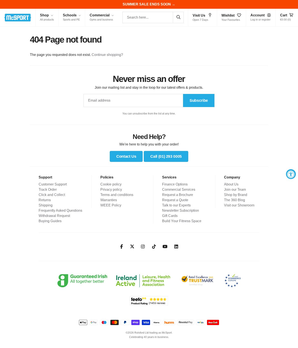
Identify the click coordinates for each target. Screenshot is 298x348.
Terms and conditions (116, 195)
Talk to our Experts (176, 205)
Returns (45, 200)
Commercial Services (178, 189)
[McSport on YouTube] (165, 247)
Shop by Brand (235, 195)
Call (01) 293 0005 (166, 156)
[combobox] (153, 17)
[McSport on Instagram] (142, 247)
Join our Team (235, 189)
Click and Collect (52, 195)
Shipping (46, 205)
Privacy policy (111, 189)
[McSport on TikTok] (153, 247)
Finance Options (175, 184)
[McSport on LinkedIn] (176, 247)
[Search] (178, 17)
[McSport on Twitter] (132, 246)
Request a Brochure (177, 195)
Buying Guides (50, 221)
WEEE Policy (110, 205)
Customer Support (53, 184)
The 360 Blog (234, 200)
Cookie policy (111, 184)
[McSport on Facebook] (121, 247)
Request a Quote (175, 200)
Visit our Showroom (239, 205)
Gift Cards (170, 216)
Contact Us (126, 156)
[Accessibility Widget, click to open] (291, 174)
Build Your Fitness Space (181, 221)
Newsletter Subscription (180, 210)
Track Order (48, 189)
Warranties (108, 200)
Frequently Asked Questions (60, 210)
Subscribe (199, 100)
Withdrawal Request (54, 216)
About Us (231, 184)
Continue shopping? (107, 55)
